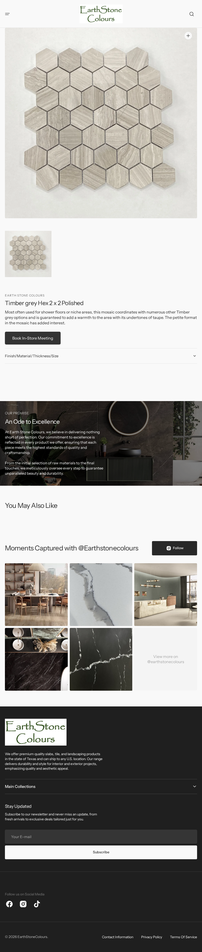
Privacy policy (151, 937)
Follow (178, 548)
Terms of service (183, 937)
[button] (7, 14)
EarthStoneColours (32, 937)
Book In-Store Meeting (32, 338)
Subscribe (101, 852)
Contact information (117, 937)
